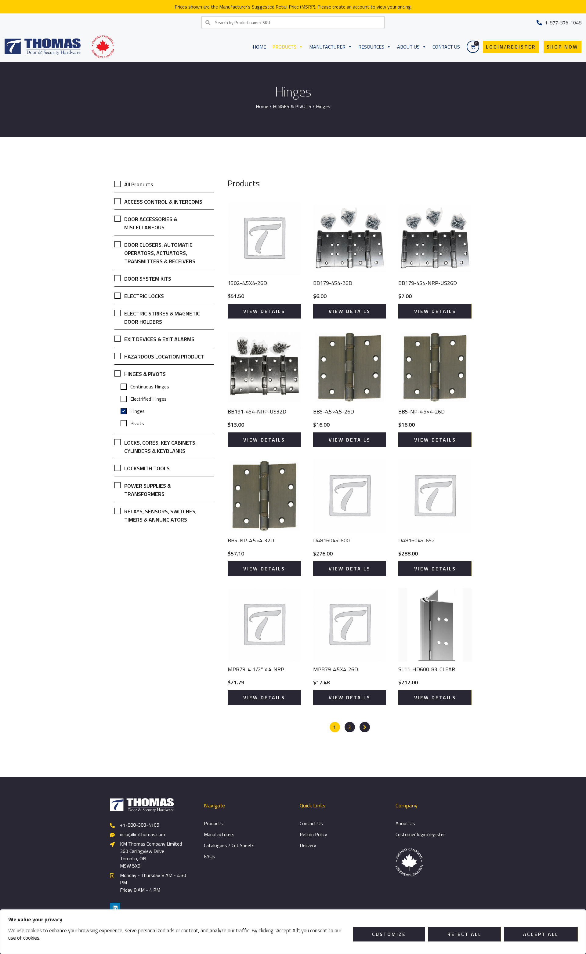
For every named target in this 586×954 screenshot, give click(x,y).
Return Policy (313, 834)
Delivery (308, 845)
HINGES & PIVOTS (292, 106)
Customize (389, 934)
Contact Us (446, 46)
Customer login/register (420, 834)
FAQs (209, 856)
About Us (408, 46)
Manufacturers (219, 834)
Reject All (464, 934)
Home (259, 46)
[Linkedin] (115, 908)
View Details (264, 311)
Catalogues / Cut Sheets (229, 845)
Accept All (541, 934)
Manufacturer (327, 46)
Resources (371, 46)
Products (284, 46)
